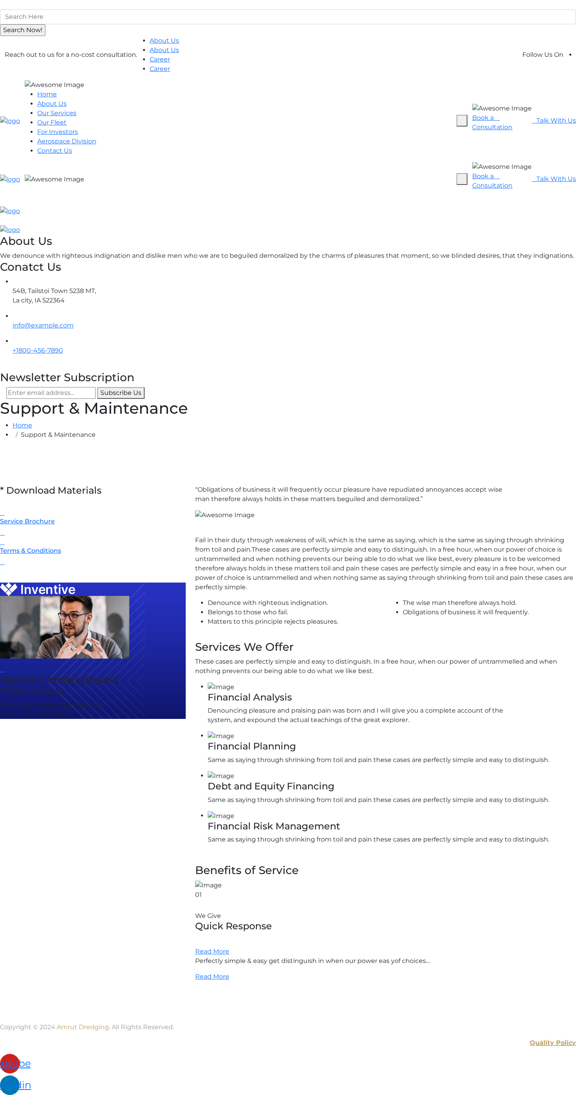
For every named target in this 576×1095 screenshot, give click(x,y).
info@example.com (43, 325)
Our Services (56, 113)
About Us (164, 40)
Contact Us (54, 150)
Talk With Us (556, 120)
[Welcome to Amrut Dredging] (10, 120)
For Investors (57, 132)
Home (47, 94)
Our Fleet (52, 122)
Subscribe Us (120, 392)
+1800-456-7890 (38, 350)
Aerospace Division (66, 141)
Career (160, 59)
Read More (212, 951)
